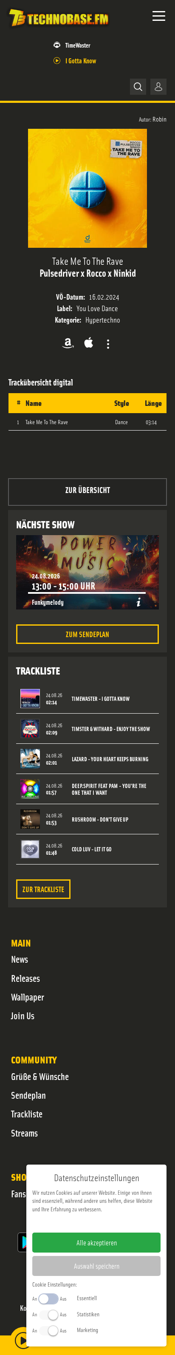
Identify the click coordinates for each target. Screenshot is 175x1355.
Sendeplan (28, 1094)
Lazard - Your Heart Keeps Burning (110, 759)
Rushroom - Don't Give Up (100, 819)
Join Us (22, 1015)
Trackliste (26, 1113)
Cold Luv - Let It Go (92, 849)
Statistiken (88, 1314)
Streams (24, 1132)
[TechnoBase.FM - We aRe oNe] (58, 29)
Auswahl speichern (96, 1265)
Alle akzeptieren (96, 1242)
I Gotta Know (80, 60)
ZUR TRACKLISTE (43, 889)
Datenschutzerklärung (111, 1222)
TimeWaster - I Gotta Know (101, 698)
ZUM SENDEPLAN (87, 634)
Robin (159, 118)
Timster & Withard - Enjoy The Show (111, 728)
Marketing (87, 1329)
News (19, 958)
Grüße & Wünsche (40, 1076)
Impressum (70, 1222)
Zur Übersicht (87, 489)
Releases (25, 978)
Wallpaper (27, 996)
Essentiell (87, 1297)
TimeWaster (77, 45)
